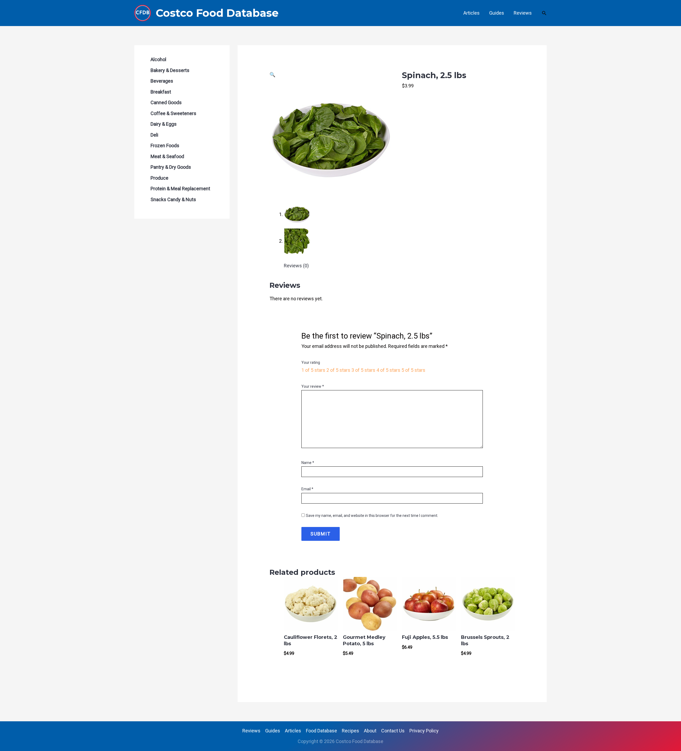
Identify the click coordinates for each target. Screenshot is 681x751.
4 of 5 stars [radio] (388, 370)
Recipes (350, 730)
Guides (496, 13)
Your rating (310, 362)
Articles (471, 13)
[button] (544, 13)
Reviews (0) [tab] (296, 265)
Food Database (321, 730)
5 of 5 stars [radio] (413, 370)
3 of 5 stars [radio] (363, 370)
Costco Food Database (217, 12)
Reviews (523, 13)
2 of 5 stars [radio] (338, 370)
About (370, 730)
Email (307, 489)
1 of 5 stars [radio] (313, 370)
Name (307, 463)
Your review (312, 386)
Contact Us (393, 730)
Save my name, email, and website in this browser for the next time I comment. (372, 515)
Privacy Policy (424, 730)
